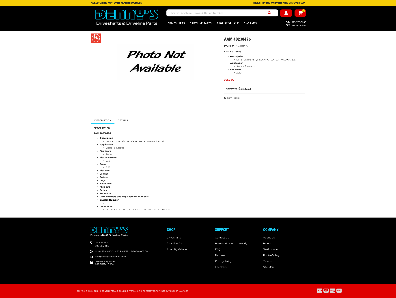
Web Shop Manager (178, 291)
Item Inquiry (233, 97)
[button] (222, 12)
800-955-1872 (102, 246)
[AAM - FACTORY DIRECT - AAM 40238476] (96, 37)
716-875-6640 (102, 242)
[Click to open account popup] (286, 13)
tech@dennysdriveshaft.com (110, 257)
